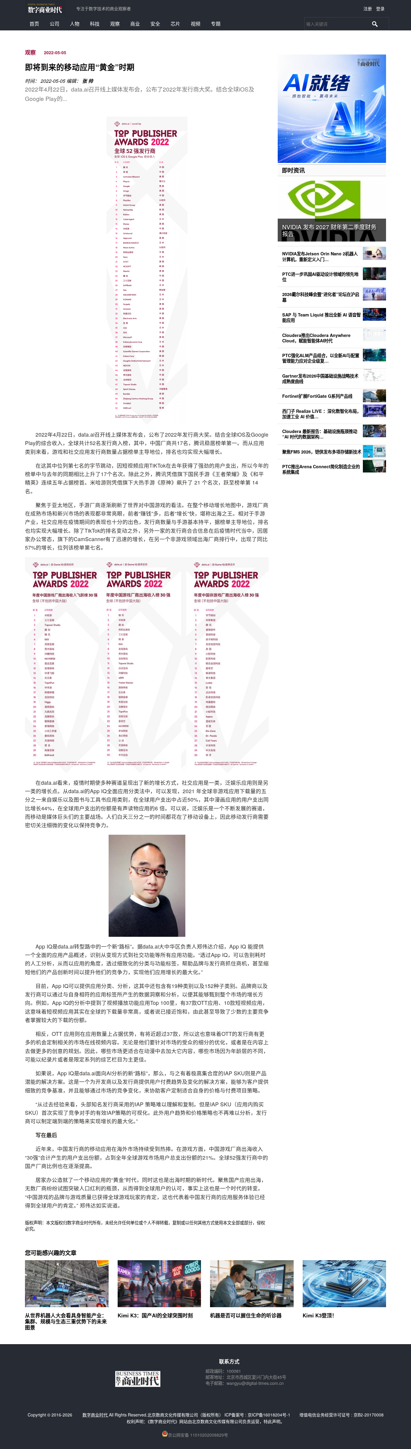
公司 (54, 23)
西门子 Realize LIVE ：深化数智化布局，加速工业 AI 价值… (321, 413)
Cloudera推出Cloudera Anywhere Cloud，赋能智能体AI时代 (316, 338)
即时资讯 (293, 170)
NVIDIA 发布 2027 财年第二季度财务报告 (329, 230)
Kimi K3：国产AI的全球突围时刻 (155, 1315)
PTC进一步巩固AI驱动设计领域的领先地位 (320, 276)
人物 (74, 23)
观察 (115, 23)
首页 (34, 23)
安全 (155, 23)
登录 (380, 8)
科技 (95, 23)
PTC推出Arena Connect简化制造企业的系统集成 (321, 469)
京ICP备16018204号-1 (269, 1415)
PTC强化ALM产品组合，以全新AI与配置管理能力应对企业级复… (320, 358)
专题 (216, 23)
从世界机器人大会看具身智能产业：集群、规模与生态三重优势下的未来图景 (66, 1321)
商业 (135, 23)
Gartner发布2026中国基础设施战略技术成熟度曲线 (320, 378)
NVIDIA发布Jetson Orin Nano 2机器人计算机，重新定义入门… (320, 256)
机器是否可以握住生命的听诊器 (246, 1315)
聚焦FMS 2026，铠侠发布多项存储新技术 (321, 452)
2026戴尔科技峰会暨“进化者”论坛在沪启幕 (320, 297)
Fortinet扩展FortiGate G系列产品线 (317, 396)
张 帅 (87, 80)
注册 (367, 8)
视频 (195, 23)
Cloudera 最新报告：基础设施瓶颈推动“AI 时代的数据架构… (319, 434)
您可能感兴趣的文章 (50, 1253)
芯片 (175, 23)
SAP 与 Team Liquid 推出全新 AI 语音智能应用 (321, 317)
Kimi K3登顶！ (320, 1315)
